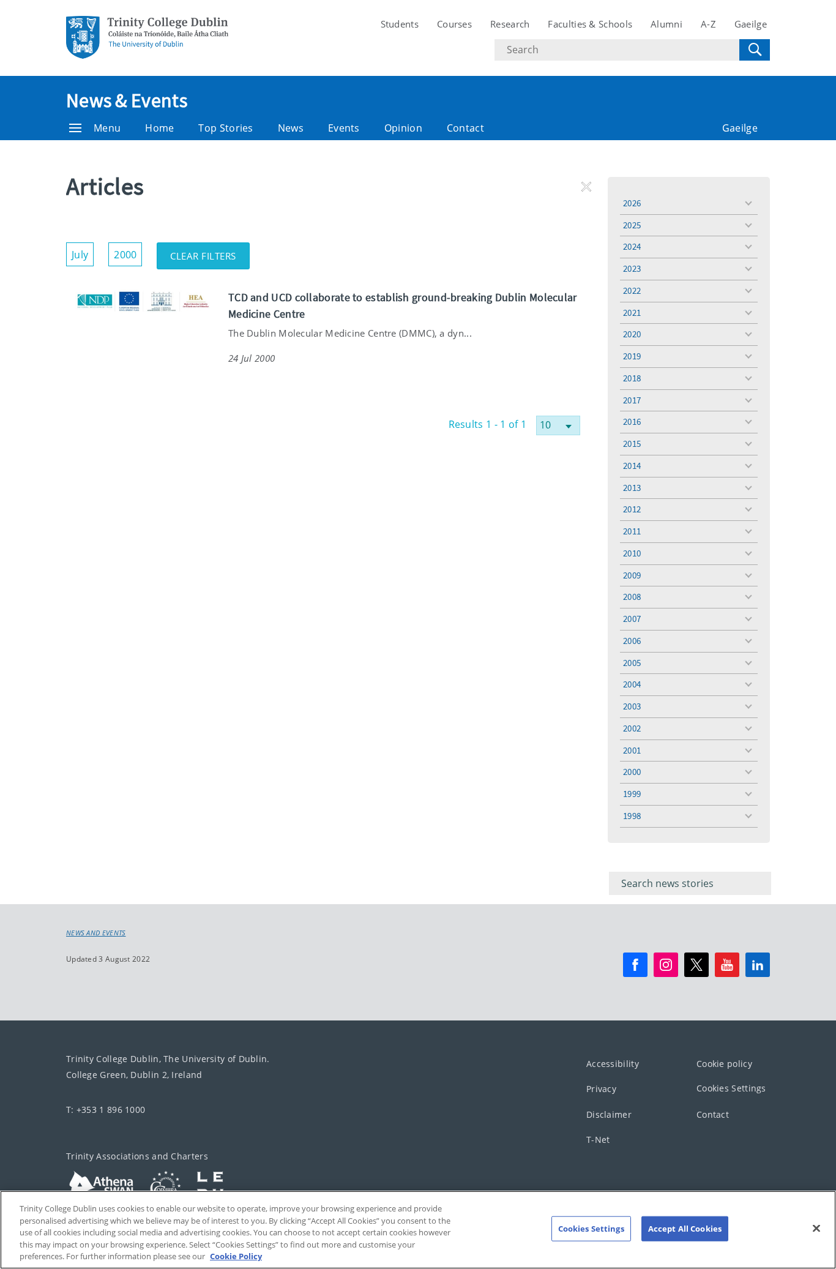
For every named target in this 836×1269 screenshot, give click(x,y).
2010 (632, 553)
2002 (632, 728)
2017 (632, 400)
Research (509, 24)
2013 (632, 487)
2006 (632, 640)
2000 (632, 771)
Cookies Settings (731, 1088)
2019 (632, 356)
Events (344, 128)
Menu (107, 128)
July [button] (83, 251)
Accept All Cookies (685, 1228)
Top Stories (225, 128)
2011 (632, 531)
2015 (632, 443)
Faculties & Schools (590, 24)
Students (400, 24)
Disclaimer (609, 1114)
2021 (632, 312)
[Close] (816, 1228)
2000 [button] (128, 251)
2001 (632, 750)
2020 (632, 334)
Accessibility (612, 1063)
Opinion (403, 128)
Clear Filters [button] (210, 252)
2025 (632, 225)
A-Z (708, 24)
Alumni (666, 24)
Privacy (601, 1089)
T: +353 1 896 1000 (105, 1109)
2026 (632, 203)
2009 (632, 575)
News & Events (126, 100)
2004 (632, 684)
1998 (632, 816)
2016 (632, 421)
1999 (632, 793)
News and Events (96, 933)
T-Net (598, 1139)
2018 (632, 378)
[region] (418, 1230)
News (291, 128)
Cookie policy (724, 1063)
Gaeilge (750, 24)
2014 (632, 465)
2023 (632, 268)
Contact (465, 128)
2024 (632, 246)
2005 (632, 662)
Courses (454, 24)
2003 (632, 706)
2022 (632, 290)
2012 (632, 509)
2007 (632, 618)
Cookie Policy (236, 1256)
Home (159, 128)
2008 (632, 596)
